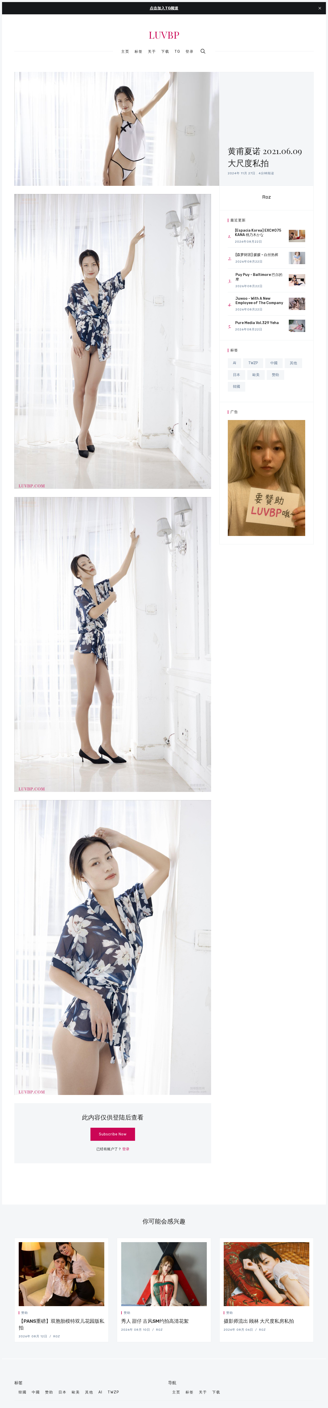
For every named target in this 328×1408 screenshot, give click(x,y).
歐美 (256, 375)
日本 (236, 375)
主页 (125, 51)
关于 (152, 51)
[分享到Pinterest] (102, 1313)
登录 (190, 51)
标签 (139, 51)
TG (177, 51)
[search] (203, 51)
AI (234, 363)
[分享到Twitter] (85, 1313)
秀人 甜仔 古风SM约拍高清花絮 (155, 1321)
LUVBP (164, 35)
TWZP (253, 363)
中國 (274, 363)
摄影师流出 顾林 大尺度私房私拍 (259, 1321)
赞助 (275, 375)
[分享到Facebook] (91, 1313)
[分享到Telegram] (97, 1313)
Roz (266, 197)
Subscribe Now (113, 1134)
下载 (165, 51)
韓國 (236, 386)
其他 (293, 363)
